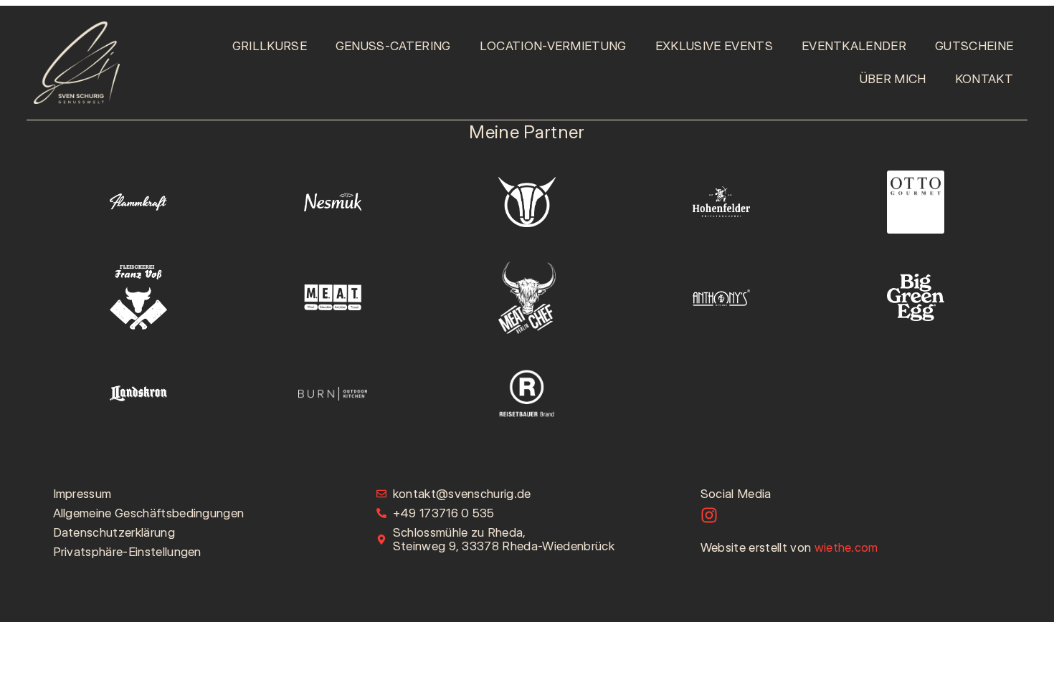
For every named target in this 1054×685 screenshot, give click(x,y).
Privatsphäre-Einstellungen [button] (127, 552)
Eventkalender (854, 46)
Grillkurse (269, 46)
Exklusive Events (714, 46)
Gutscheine (974, 46)
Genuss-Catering (393, 46)
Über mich (893, 79)
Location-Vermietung (553, 46)
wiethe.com (846, 547)
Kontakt (984, 79)
